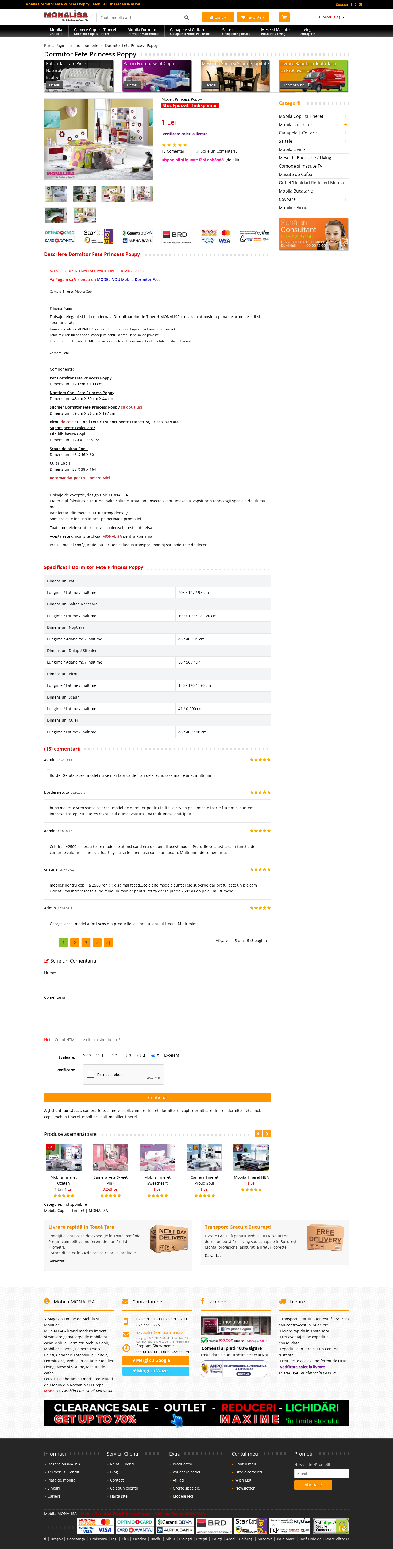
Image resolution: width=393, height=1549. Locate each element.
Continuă (157, 1097)
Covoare (287, 199)
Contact (117, 1480)
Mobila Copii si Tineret (301, 116)
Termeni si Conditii (65, 1472)
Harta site (119, 1496)
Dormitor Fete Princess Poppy (131, 45)
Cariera (54, 1496)
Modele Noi (183, 1496)
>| (108, 942)
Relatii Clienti (122, 1464)
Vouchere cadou (187, 1472)
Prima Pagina (56, 45)
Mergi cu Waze (152, 1371)
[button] (267, 1133)
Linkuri (54, 1488)
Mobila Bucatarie (296, 191)
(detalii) (232, 159)
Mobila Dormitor (296, 124)
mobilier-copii (94, 1116)
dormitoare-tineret (209, 1110)
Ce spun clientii (124, 1488)
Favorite (254, 17)
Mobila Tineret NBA (251, 1177)
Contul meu (245, 1464)
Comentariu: (55, 997)
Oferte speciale (186, 1488)
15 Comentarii (174, 151)
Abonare (313, 1485)
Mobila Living (292, 149)
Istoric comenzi (248, 1472)
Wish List (243, 1480)
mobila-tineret (67, 1116)
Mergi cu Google (152, 1360)
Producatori (183, 1464)
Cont (218, 17)
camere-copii (118, 1110)
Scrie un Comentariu (219, 151)
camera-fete (94, 1110)
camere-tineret (145, 1110)
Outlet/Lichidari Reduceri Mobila (311, 183)
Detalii (54, 85)
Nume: (50, 972)
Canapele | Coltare (298, 133)
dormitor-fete (240, 1110)
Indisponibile (86, 45)
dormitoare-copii (175, 1110)
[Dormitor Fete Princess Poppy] (98, 139)
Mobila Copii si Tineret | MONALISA (76, 1210)
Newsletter (245, 1488)
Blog (114, 1472)
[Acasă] (66, 19)
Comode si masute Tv (300, 166)
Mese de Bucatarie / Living (305, 158)
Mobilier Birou (293, 207)
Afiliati (178, 1480)
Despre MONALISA (64, 1464)
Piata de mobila (61, 1480)
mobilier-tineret (123, 1116)
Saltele (285, 141)
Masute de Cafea (295, 174)
